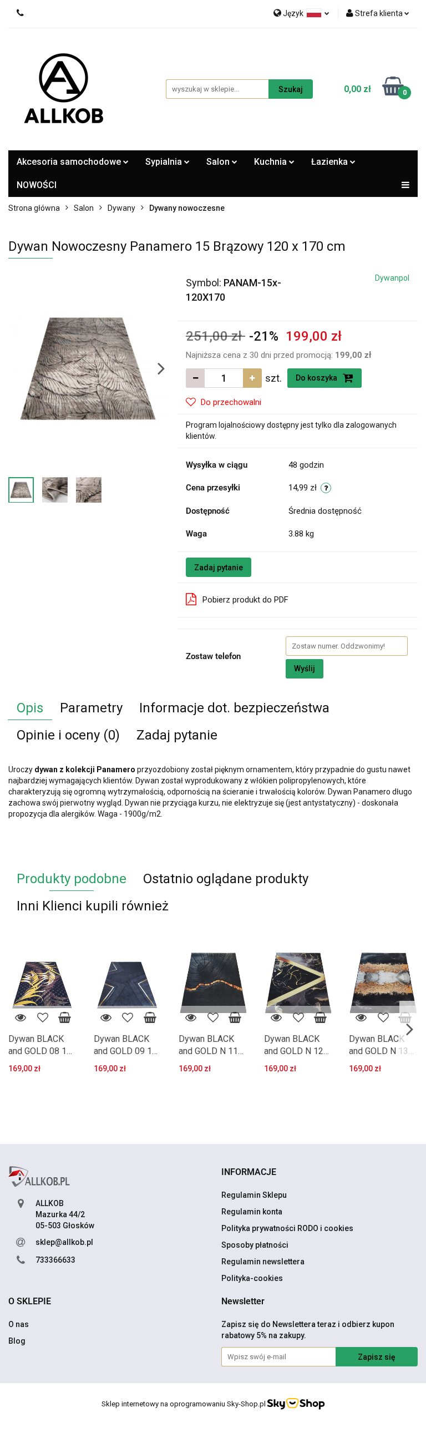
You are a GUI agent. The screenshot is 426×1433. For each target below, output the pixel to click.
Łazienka (330, 161)
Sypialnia (164, 161)
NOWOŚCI (37, 185)
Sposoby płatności (254, 1244)
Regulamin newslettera (263, 1261)
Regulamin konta (251, 1211)
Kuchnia (271, 161)
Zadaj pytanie (218, 567)
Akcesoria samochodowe (70, 161)
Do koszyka (317, 377)
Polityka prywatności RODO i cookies (287, 1228)
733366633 (55, 1259)
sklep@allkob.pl (64, 1242)
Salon (219, 161)
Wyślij (304, 668)
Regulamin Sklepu (254, 1195)
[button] (248, 1172)
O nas (18, 1324)
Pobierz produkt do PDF (245, 600)
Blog (17, 1340)
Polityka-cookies (252, 1278)
